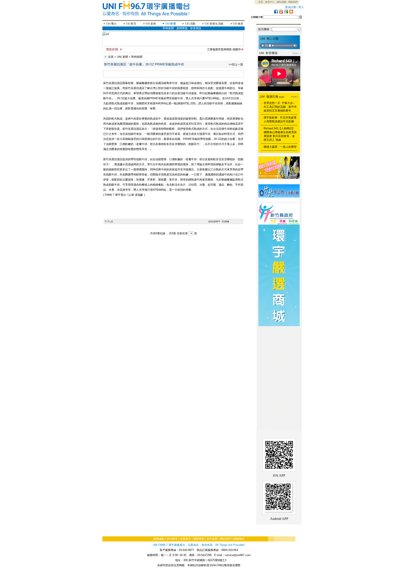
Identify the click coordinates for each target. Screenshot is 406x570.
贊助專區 (198, 538)
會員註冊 (290, 7)
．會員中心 (268, 2)
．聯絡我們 (292, 2)
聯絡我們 (225, 538)
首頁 (111, 56)
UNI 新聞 (122, 56)
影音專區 (195, 28)
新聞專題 (182, 28)
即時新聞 (168, 28)
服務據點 (158, 538)
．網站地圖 (280, 2)
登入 (301, 7)
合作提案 (212, 538)
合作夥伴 (172, 538)
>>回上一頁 (236, 64)
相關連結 (238, 538)
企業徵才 (185, 538)
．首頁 (259, 2)
